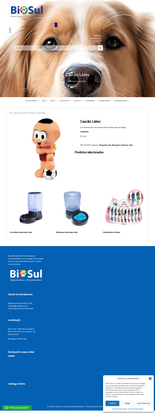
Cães (44, 101)
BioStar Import (31, 101)
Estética (77, 101)
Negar (127, 403)
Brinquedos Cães (105, 145)
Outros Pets (64, 101)
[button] (150, 378)
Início (11, 113)
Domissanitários (120, 101)
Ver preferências (143, 403)
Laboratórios (104, 101)
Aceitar (112, 403)
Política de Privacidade (119, 409)
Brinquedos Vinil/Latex (27, 113)
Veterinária (89, 101)
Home (71, 81)
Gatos (52, 101)
